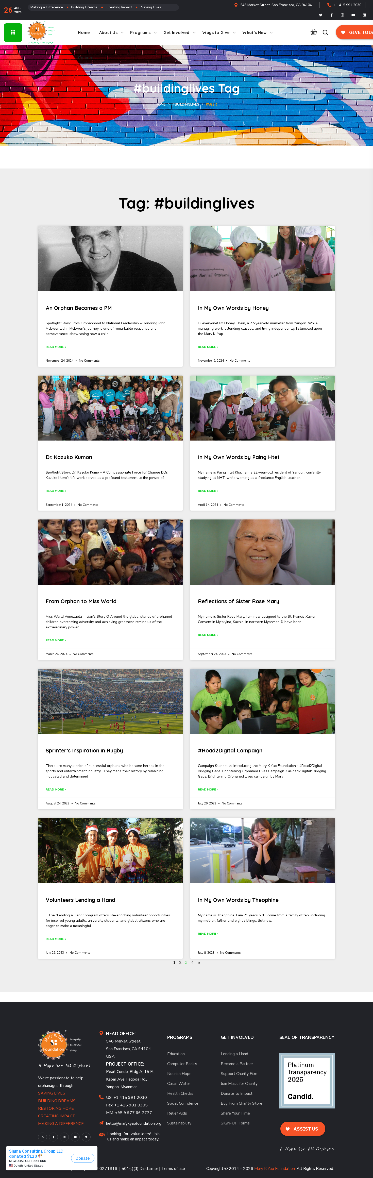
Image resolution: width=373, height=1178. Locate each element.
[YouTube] (75, 1137)
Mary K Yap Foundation (274, 1168)
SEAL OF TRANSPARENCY (306, 1037)
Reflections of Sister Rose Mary (238, 601)
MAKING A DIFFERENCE (61, 1123)
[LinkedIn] (364, 15)
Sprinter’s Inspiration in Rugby (84, 750)
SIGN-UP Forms (235, 1123)
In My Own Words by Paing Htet (239, 457)
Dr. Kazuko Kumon (69, 457)
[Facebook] (331, 15)
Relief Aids (177, 1113)
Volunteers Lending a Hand (80, 900)
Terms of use (173, 1168)
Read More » (56, 347)
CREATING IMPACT (56, 1116)
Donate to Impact (236, 1093)
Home (161, 104)
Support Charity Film (239, 1073)
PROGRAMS (179, 1037)
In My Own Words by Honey (233, 308)
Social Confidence (182, 1103)
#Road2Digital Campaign (230, 750)
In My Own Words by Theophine (238, 900)
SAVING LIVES (51, 1093)
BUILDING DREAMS (57, 1101)
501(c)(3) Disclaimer (140, 1168)
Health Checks (180, 1093)
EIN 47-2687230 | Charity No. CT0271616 (77, 1168)
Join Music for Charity (239, 1083)
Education (176, 1054)
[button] (312, 32)
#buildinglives (185, 104)
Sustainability (179, 1123)
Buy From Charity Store (241, 1103)
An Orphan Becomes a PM (79, 308)
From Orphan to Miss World (81, 601)
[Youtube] (353, 15)
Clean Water (178, 1083)
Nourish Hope (179, 1073)
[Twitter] (321, 15)
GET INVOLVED (237, 1037)
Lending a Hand (234, 1054)
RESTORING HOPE (56, 1108)
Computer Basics (182, 1064)
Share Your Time (235, 1113)
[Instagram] (342, 15)
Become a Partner (237, 1064)
